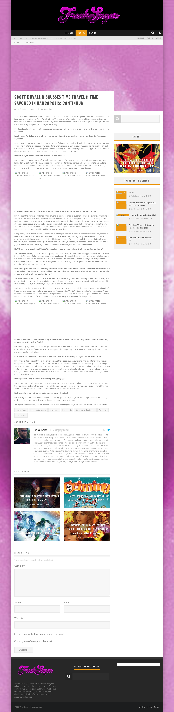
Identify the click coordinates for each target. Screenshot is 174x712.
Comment (19, 565)
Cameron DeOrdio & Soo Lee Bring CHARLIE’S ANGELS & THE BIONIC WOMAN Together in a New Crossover (87, 529)
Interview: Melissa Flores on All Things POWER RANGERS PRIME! (38, 531)
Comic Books (48, 109)
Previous (116, 158)
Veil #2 (131, 192)
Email (67, 602)
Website (18, 618)
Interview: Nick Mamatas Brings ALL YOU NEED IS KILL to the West (142, 204)
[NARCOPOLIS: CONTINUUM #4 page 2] (98, 174)
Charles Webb (135, 209)
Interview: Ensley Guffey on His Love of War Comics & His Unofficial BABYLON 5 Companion (63, 38)
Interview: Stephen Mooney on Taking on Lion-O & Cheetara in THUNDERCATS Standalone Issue (136, 163)
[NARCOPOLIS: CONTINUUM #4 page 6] (98, 302)
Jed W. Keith (21, 109)
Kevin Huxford (136, 196)
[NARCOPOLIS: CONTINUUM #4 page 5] (74, 302)
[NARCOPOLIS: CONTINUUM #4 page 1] (74, 174)
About (158, 38)
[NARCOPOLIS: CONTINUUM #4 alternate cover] (50, 175)
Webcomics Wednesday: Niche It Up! (144, 215)
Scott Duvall (21, 415)
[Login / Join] (160, 33)
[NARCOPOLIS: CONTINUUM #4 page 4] (50, 302)
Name (17, 602)
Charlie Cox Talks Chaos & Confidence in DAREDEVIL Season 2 (39, 498)
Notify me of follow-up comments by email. (40, 634)
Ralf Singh (103, 410)
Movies (93, 32)
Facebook (140, 38)
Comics (81, 32)
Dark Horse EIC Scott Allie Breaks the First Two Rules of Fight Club (141, 226)
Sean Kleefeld (135, 219)
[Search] (153, 33)
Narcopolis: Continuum (85, 410)
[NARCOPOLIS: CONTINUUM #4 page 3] (26, 302)
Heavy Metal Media (38, 410)
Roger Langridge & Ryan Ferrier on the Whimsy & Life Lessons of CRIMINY (88, 498)
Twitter (150, 38)
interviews (54, 410)
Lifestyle (68, 32)
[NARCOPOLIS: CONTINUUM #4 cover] (26, 174)
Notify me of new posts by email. (35, 641)
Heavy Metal (21, 410)
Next (157, 158)
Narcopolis (67, 410)
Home (16, 43)
